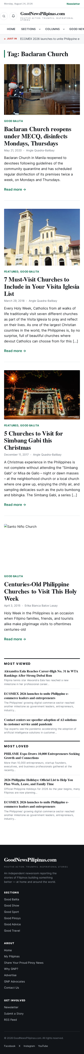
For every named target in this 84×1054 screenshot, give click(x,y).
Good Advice (12, 924)
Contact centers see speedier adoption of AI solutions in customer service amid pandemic (40, 721)
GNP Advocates (14, 981)
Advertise (10, 975)
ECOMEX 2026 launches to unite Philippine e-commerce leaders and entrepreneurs (36, 695)
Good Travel (12, 930)
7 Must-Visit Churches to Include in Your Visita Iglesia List (41, 286)
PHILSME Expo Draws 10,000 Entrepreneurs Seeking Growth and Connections (42, 755)
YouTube (43, 1045)
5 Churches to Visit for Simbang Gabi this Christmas (33, 440)
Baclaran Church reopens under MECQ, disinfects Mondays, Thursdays (37, 136)
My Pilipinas (12, 956)
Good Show (11, 905)
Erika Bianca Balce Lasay (41, 605)
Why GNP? (11, 968)
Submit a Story (14, 1013)
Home (11, 29)
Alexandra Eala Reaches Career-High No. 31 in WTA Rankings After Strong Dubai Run (41, 673)
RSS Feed (10, 1019)
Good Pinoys (12, 918)
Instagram (29, 1045)
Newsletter (73, 3)
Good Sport (11, 911)
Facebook (9, 1045)
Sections (28, 29)
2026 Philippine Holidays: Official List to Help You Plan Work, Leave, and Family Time (38, 781)
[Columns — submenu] (63, 29)
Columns (52, 29)
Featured (11, 271)
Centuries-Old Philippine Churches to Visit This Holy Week (40, 591)
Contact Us (11, 987)
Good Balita (13, 121)
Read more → (15, 189)
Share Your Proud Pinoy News (23, 962)
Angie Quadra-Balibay (40, 150)
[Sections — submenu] (39, 29)
